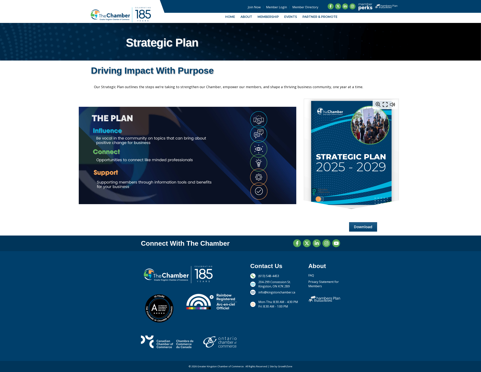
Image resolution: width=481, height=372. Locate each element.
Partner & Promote (320, 17)
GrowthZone (285, 366)
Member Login (276, 7)
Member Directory (305, 7)
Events (290, 17)
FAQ (311, 275)
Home (230, 17)
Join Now (254, 7)
